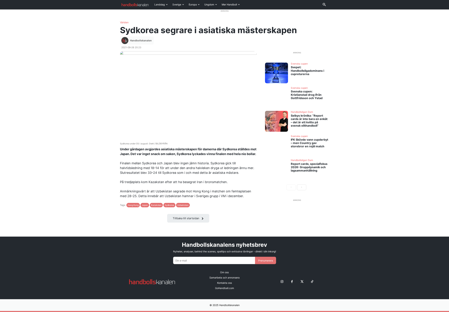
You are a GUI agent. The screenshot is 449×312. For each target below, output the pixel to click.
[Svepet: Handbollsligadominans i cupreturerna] (276, 73)
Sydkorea (169, 205)
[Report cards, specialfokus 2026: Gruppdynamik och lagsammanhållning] (276, 169)
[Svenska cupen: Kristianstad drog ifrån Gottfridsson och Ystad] (276, 97)
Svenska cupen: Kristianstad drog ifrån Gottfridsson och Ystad (307, 95)
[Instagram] (282, 282)
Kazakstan (156, 205)
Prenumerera (265, 260)
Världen (124, 22)
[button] (324, 4)
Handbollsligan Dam (302, 112)
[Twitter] (302, 282)
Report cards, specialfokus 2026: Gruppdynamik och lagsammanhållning (309, 167)
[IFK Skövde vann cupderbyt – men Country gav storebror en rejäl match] (276, 145)
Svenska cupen (299, 64)
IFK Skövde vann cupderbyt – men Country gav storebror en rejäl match (309, 143)
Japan (145, 205)
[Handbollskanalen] (125, 40)
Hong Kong (133, 205)
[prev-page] (291, 187)
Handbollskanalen (141, 40)
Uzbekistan (183, 205)
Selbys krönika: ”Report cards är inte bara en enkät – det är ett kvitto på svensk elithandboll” (309, 121)
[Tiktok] (312, 282)
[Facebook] (292, 282)
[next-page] (301, 187)
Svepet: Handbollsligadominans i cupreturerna (307, 70)
